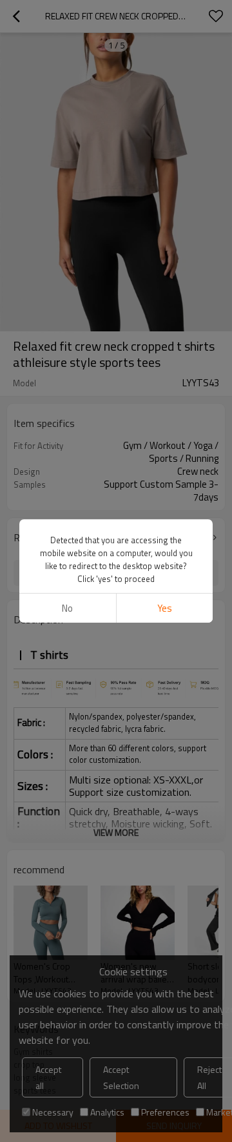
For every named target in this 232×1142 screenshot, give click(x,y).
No (67, 608)
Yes (164, 608)
